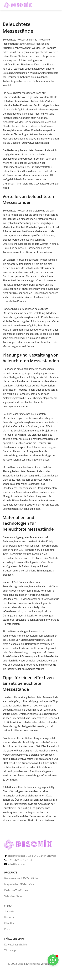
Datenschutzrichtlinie (15, 945)
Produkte (9, 917)
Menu (8, 906)
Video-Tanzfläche (13, 896)
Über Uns (9, 923)
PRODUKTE (10, 873)
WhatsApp (10, 950)
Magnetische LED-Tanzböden (19, 884)
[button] (53, 960)
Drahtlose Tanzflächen (16, 890)
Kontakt (8, 929)
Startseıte (9, 912)
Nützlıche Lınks (14, 939)
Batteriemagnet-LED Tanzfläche (21, 878)
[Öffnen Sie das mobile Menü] (57, 5)
